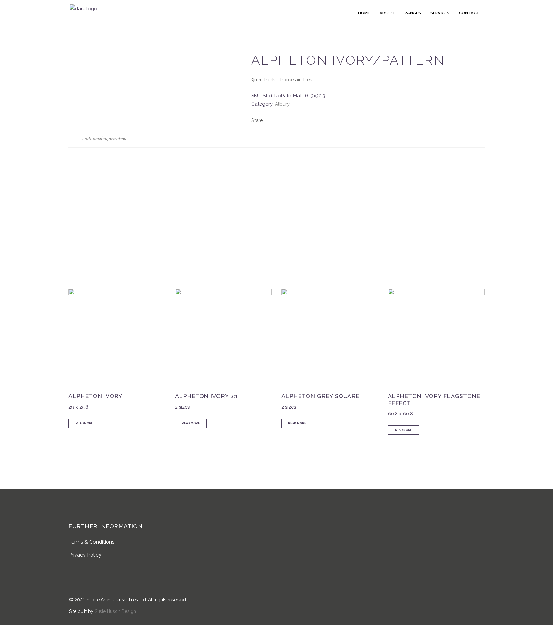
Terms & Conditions (91, 542)
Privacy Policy (84, 555)
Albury (282, 104)
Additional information (103, 139)
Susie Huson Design (115, 611)
